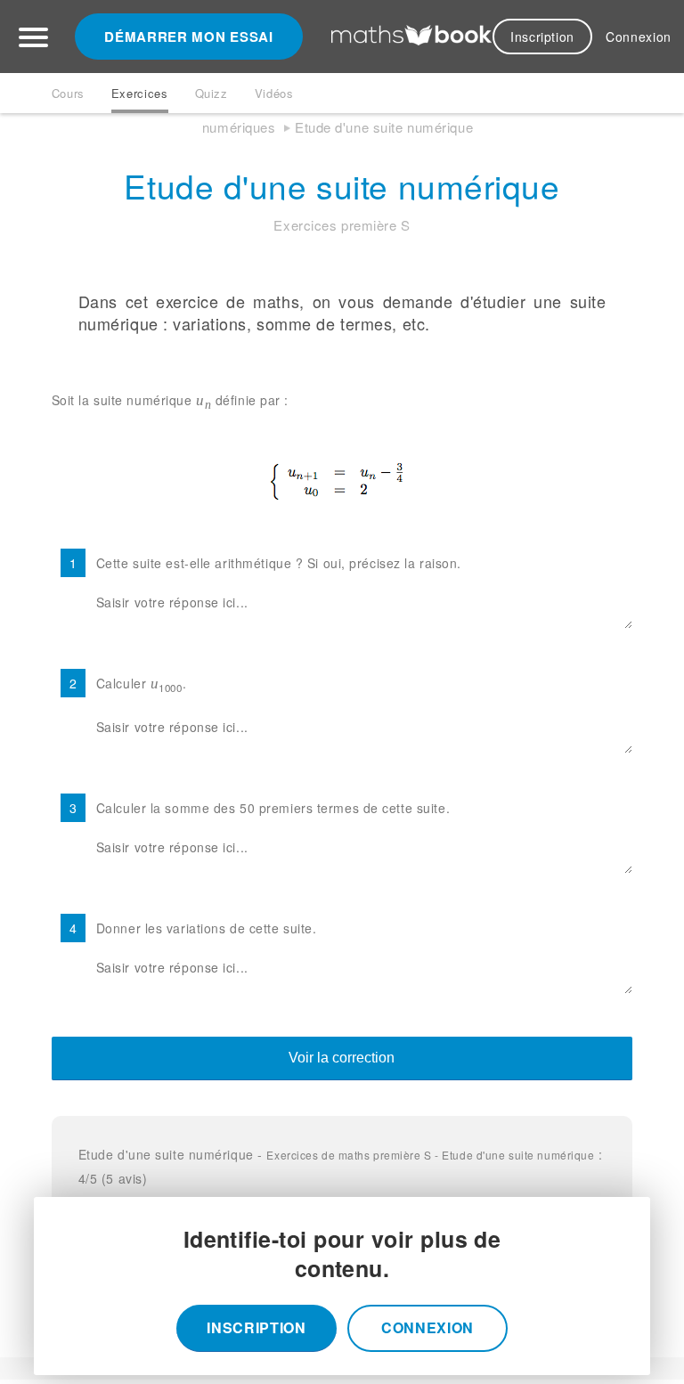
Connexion (639, 36)
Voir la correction (342, 1057)
